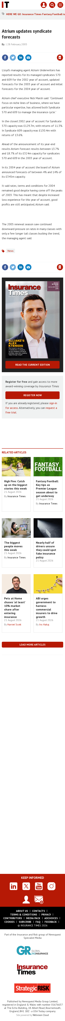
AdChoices (51, 918)
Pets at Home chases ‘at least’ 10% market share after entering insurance (14, 607)
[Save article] (60, 57)
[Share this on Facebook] (5, 57)
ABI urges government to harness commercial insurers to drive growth (46, 607)
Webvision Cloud (41, 1015)
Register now (32, 395)
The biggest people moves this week (13, 546)
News (11, 250)
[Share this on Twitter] (13, 57)
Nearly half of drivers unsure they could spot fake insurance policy (46, 550)
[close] (63, 49)
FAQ (38, 921)
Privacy (46, 914)
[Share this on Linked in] (20, 57)
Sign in (17, 49)
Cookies (9, 921)
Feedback (51, 921)
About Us (22, 911)
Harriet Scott (14, 624)
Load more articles (33, 644)
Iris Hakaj (44, 624)
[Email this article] (28, 57)
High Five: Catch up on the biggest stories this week (15, 484)
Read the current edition (32, 364)
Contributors (12, 918)
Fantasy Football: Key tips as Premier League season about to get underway (47, 488)
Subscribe (25, 921)
